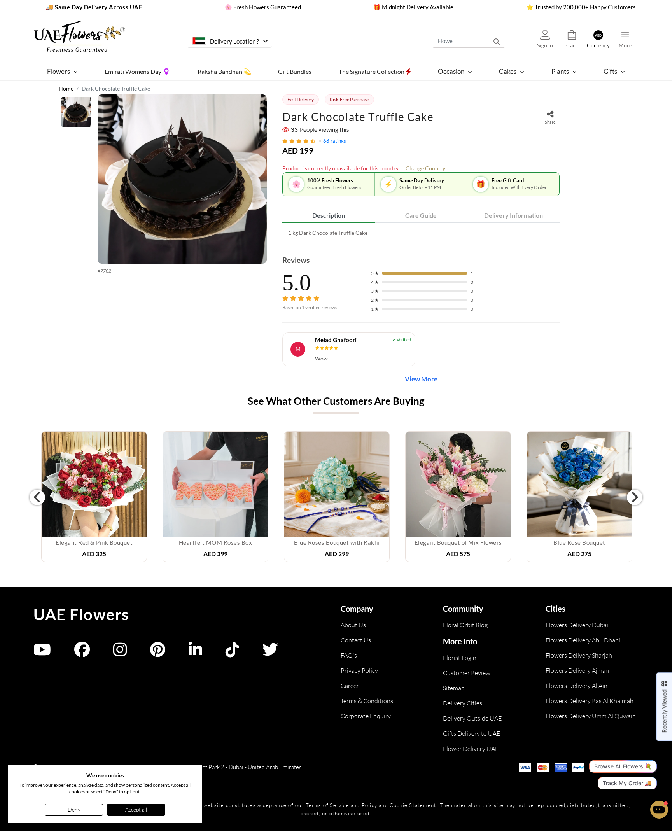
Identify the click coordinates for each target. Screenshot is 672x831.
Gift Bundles (295, 71)
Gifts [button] (610, 71)
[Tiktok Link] (232, 653)
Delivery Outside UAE (472, 718)
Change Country (425, 168)
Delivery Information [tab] (513, 215)
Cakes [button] (507, 71)
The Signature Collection (372, 71)
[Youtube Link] (42, 653)
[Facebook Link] (82, 653)
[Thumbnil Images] (76, 113)
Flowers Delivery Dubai (577, 625)
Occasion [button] (451, 71)
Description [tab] (328, 215)
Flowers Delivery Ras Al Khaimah (590, 701)
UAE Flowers (81, 614)
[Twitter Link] (270, 653)
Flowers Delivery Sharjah (579, 655)
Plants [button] (560, 71)
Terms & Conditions (367, 701)
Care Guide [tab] (421, 215)
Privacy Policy (359, 670)
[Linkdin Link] (195, 653)
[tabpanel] (421, 233)
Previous (37, 497)
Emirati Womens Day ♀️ (137, 71)
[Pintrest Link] (157, 653)
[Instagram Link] (120, 653)
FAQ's (349, 655)
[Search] (496, 40)
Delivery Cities (462, 703)
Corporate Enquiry (366, 716)
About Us (353, 625)
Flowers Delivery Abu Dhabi (583, 640)
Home (66, 88)
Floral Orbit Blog (465, 625)
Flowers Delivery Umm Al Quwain (591, 716)
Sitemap (454, 688)
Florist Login (459, 657)
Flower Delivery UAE (471, 748)
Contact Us (356, 640)
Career (350, 685)
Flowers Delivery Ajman (577, 670)
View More (421, 379)
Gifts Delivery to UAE (471, 733)
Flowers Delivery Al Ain (576, 685)
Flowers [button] (58, 71)
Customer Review (466, 673)
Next (634, 497)
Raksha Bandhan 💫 (224, 71)
